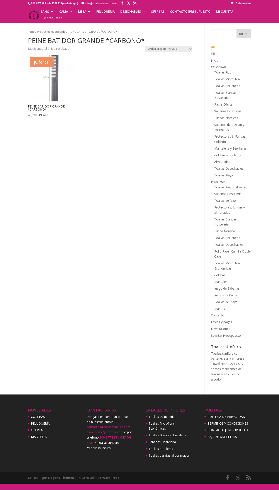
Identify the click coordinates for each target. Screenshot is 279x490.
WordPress (110, 478)
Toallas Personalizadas (230, 187)
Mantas (219, 309)
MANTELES (39, 437)
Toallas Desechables (228, 168)
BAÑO (45, 12)
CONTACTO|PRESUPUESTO (190, 12)
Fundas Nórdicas (226, 118)
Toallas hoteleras (161, 449)
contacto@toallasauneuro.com (108, 427)
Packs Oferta (223, 104)
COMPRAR (218, 67)
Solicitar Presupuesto (226, 335)
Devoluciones (220, 329)
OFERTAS (157, 12)
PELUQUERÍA (105, 12)
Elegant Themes (61, 478)
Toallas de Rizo (225, 200)
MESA (82, 12)
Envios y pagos (221, 322)
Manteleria (221, 282)
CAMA (63, 12)
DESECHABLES (130, 12)
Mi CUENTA (224, 12)
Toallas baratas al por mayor (169, 455)
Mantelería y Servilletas (230, 148)
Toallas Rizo (222, 72)
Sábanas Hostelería (228, 111)
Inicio (31, 32)
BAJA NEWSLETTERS (222, 437)
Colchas (219, 275)
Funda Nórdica (224, 231)
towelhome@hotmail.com (105, 432)
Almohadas (222, 162)
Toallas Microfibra (227, 79)
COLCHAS (38, 417)
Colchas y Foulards (227, 155)
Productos (218, 182)
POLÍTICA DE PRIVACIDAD (226, 417)
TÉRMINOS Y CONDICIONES (228, 423)
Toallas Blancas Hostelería (167, 435)
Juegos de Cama (225, 295)
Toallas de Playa (225, 302)
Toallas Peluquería (227, 86)
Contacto (217, 315)
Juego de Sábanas (227, 288)
